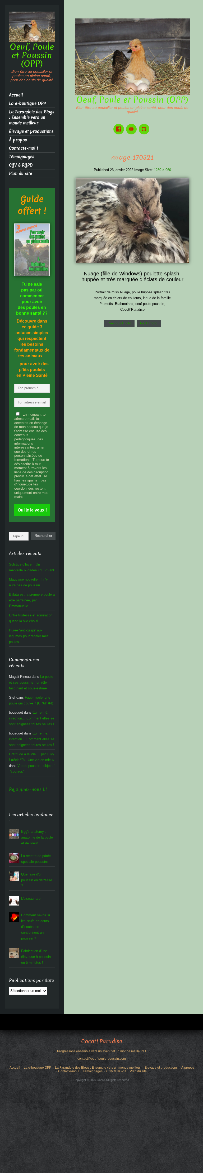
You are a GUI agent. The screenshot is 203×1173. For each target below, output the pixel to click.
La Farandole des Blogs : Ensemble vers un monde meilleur (31, 117)
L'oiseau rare (30, 899)
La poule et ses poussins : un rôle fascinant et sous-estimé (31, 682)
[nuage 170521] (132, 220)
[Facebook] (119, 125)
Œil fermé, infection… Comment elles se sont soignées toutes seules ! (31, 718)
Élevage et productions (31, 131)
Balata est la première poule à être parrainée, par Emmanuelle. (32, 600)
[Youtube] (132, 125)
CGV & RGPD (21, 165)
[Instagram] (145, 125)
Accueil (16, 95)
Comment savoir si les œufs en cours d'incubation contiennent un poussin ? (35, 926)
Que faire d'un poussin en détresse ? (36, 880)
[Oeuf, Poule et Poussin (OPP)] (132, 57)
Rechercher (43, 536)
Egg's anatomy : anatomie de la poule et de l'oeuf (37, 837)
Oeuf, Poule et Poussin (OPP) (132, 100)
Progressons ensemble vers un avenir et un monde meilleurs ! (101, 1051)
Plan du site (20, 173)
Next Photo (148, 323)
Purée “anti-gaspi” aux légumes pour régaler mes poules (29, 636)
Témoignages (21, 156)
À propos (18, 140)
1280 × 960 (162, 170)
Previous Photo (119, 323)
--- (101, 1055)
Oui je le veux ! (32, 510)
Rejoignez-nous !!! (28, 789)
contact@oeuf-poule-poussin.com (101, 1058)
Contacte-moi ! (23, 148)
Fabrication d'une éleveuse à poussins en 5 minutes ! (37, 957)
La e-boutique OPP (27, 103)
